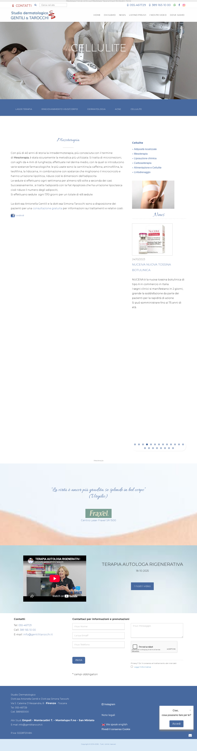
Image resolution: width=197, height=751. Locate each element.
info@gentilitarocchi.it (38, 634)
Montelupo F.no (66, 720)
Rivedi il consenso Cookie (116, 729)
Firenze (51, 703)
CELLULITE (136, 109)
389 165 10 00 (161, 5)
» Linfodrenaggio (141, 172)
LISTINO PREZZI (137, 15)
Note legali (108, 715)
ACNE (118, 109)
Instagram (109, 704)
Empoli (26, 720)
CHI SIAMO (110, 15)
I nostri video (142, 586)
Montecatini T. (43, 720)
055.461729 (138, 5)
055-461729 (21, 707)
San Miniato (86, 720)
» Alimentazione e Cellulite (146, 167)
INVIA (78, 660)
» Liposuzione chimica (144, 158)
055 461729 (25, 625)
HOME (97, 15)
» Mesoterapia (140, 153)
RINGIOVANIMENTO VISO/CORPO (60, 109)
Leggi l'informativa (142, 667)
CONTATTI (23, 5)
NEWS (122, 15)
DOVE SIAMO (177, 15)
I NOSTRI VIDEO (158, 15)
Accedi (176, 723)
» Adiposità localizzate (144, 149)
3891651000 (22, 711)
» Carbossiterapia (141, 163)
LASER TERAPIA (24, 109)
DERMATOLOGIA (96, 109)
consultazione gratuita (47, 208)
